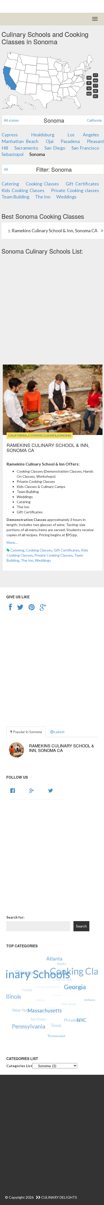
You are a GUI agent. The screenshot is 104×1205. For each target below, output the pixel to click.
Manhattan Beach (20, 141)
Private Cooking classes (75, 190)
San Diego (54, 148)
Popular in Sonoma (27, 732)
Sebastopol (12, 154)
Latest (59, 732)
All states (11, 120)
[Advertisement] (52, 309)
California (94, 120)
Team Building (15, 196)
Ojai (50, 141)
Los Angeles (83, 134)
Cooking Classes (42, 183)
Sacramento (26, 148)
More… (12, 542)
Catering (10, 183)
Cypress (10, 134)
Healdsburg (42, 134)
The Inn (42, 196)
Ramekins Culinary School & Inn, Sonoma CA (48, 447)
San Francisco (85, 148)
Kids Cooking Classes (23, 190)
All (6, 169)
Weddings (66, 196)
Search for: (15, 917)
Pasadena (70, 141)
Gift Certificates (82, 183)
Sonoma (37, 154)
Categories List (19, 1066)
